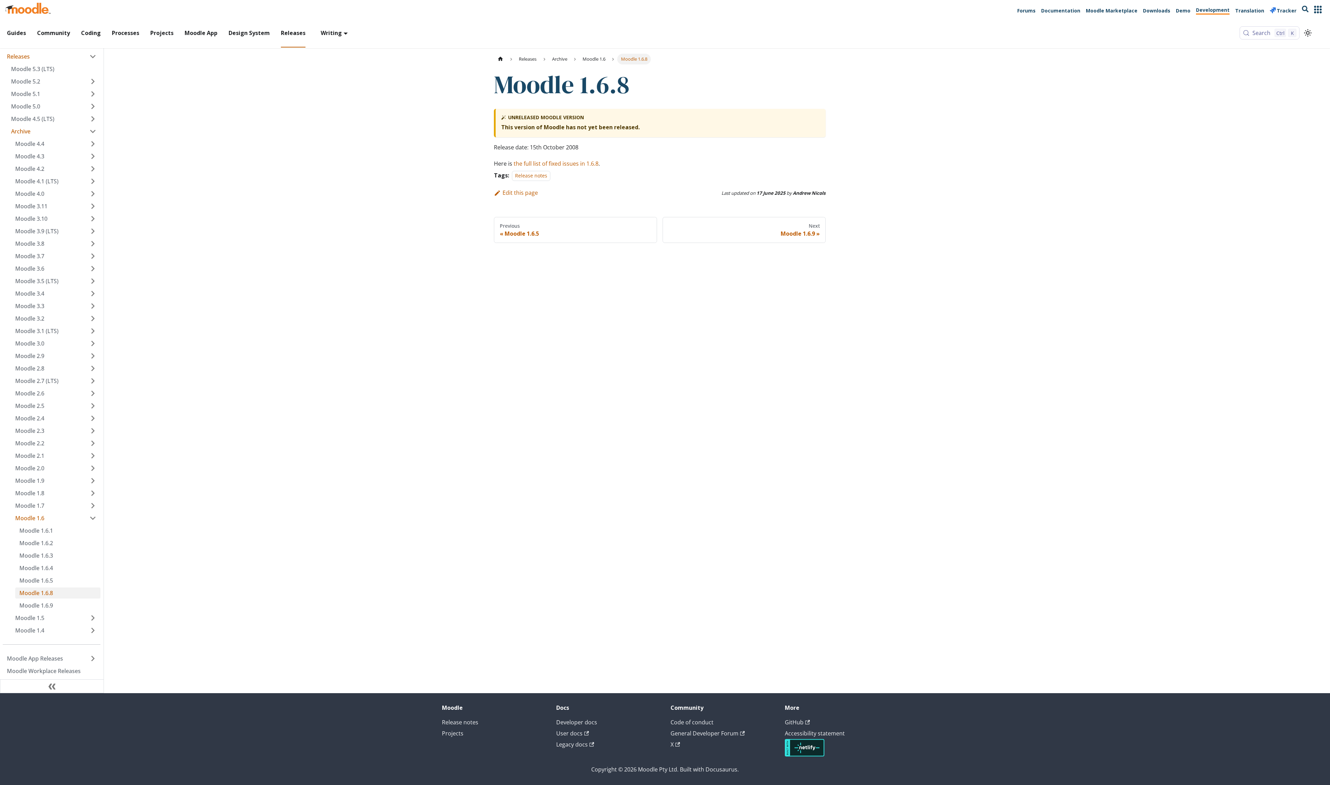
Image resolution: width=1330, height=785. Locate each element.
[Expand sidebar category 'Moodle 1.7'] (92, 505)
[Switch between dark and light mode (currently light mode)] (1307, 32)
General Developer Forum (704, 733)
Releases (293, 33)
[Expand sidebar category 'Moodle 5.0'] (92, 106)
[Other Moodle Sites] (1317, 10)
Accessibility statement (815, 733)
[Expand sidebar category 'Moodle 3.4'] (92, 293)
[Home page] (500, 59)
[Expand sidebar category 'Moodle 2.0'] (92, 468)
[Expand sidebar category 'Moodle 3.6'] (92, 268)
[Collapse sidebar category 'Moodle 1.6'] (92, 518)
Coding (91, 33)
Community (53, 33)
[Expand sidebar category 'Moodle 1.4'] (92, 630)
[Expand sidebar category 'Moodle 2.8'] (92, 368)
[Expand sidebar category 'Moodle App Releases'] (92, 658)
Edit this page (520, 193)
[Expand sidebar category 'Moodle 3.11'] (92, 206)
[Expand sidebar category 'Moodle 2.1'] (92, 455)
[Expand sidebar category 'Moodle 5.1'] (92, 93)
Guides (16, 33)
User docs (569, 733)
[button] (53, 131)
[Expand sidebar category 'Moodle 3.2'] (92, 318)
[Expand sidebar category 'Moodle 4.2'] (92, 168)
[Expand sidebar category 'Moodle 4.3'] (92, 156)
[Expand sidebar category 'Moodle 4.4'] (92, 143)
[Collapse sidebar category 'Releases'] (92, 56)
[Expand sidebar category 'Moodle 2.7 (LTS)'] (92, 380)
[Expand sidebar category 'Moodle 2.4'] (92, 418)
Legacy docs (572, 744)
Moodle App (201, 33)
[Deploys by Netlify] (804, 754)
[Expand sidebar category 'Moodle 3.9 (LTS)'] (92, 231)
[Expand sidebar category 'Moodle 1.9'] (92, 480)
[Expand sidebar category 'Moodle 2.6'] (92, 393)
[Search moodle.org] (1305, 10)
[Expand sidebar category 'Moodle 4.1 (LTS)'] (92, 181)
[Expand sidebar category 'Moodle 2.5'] (92, 405)
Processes (125, 33)
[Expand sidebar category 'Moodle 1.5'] (92, 617)
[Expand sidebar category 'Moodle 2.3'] (92, 430)
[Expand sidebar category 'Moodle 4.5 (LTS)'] (92, 118)
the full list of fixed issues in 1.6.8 (556, 163)
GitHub (794, 722)
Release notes (531, 175)
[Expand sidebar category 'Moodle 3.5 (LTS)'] (92, 281)
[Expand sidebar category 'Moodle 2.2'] (92, 443)
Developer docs (576, 722)
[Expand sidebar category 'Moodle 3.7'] (92, 256)
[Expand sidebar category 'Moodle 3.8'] (92, 243)
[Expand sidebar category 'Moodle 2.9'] (92, 355)
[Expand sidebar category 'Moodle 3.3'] (92, 306)
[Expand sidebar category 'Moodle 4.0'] (92, 193)
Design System (249, 33)
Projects (162, 33)
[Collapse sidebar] (52, 686)
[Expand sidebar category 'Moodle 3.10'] (92, 218)
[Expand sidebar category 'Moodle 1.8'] (92, 493)
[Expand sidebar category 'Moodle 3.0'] (92, 343)
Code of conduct (692, 722)
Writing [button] (331, 33)
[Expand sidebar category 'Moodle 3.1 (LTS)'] (92, 331)
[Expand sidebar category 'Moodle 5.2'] (92, 81)
